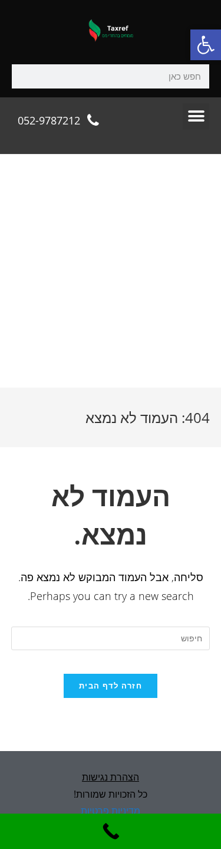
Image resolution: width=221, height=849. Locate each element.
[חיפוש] (24, 76)
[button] (205, 44)
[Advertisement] (110, 271)
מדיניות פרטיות (110, 810)
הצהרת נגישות (110, 777)
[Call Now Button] (110, 831)
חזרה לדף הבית (110, 685)
